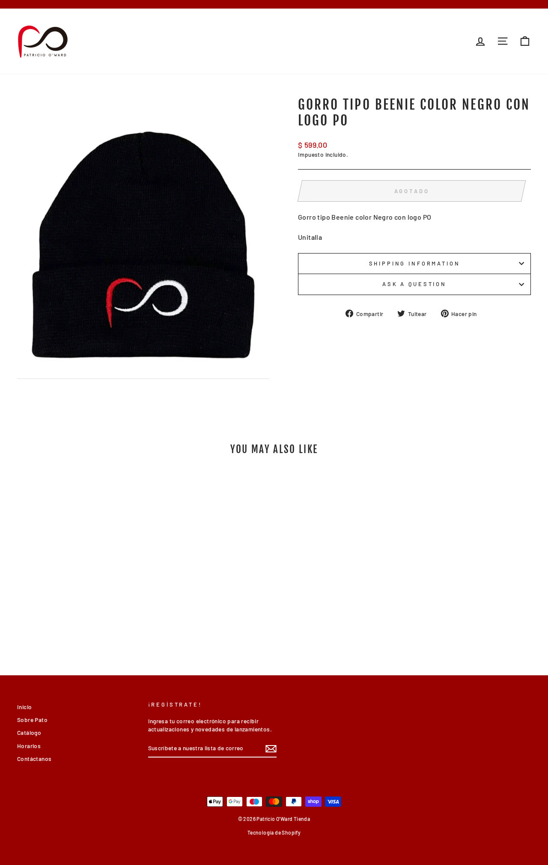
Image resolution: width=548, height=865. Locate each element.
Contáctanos (34, 758)
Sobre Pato (32, 719)
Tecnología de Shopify (274, 832)
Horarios (29, 745)
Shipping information (414, 263)
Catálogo (29, 732)
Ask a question (414, 283)
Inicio (24, 706)
